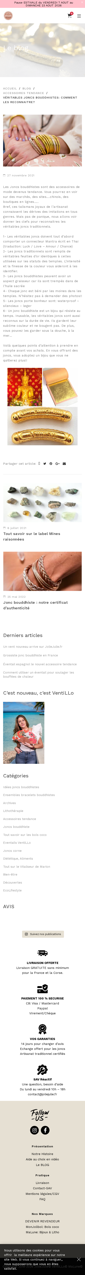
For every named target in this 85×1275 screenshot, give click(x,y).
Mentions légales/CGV (42, 1194)
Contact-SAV (42, 1188)
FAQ (42, 1199)
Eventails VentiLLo (17, 843)
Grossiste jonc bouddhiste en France (31, 655)
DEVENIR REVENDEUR (42, 1221)
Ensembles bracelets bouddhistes (29, 795)
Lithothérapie (13, 811)
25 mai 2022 (16, 596)
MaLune (32, 1232)
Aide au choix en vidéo (42, 1159)
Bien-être (10, 874)
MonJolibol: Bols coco (42, 1227)
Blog (26, 88)
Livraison (42, 1183)
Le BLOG (42, 1165)
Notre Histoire (42, 1154)
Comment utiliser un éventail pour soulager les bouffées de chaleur (38, 674)
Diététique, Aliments (18, 858)
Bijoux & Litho (49, 1232)
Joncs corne (12, 851)
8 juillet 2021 (16, 528)
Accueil (10, 88)
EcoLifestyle (12, 890)
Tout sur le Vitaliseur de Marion (26, 867)
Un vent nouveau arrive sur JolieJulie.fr (33, 647)
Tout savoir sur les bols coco (25, 835)
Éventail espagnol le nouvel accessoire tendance (40, 664)
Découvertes (12, 882)
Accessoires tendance (23, 93)
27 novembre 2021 (20, 175)
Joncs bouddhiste (16, 827)
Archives (9, 803)
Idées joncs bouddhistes (21, 787)
